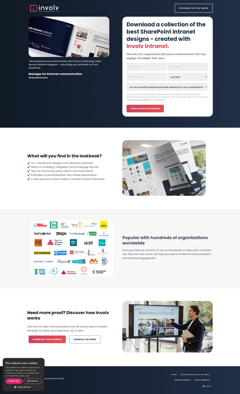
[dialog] (23, 374)
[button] (24, 387)
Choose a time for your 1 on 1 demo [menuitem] (195, 374)
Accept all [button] (14, 381)
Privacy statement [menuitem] (202, 380)
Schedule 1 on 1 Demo (85, 339)
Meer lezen (25, 376)
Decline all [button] (32, 381)
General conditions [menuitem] (182, 380)
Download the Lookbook (47, 339)
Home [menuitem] (174, 374)
